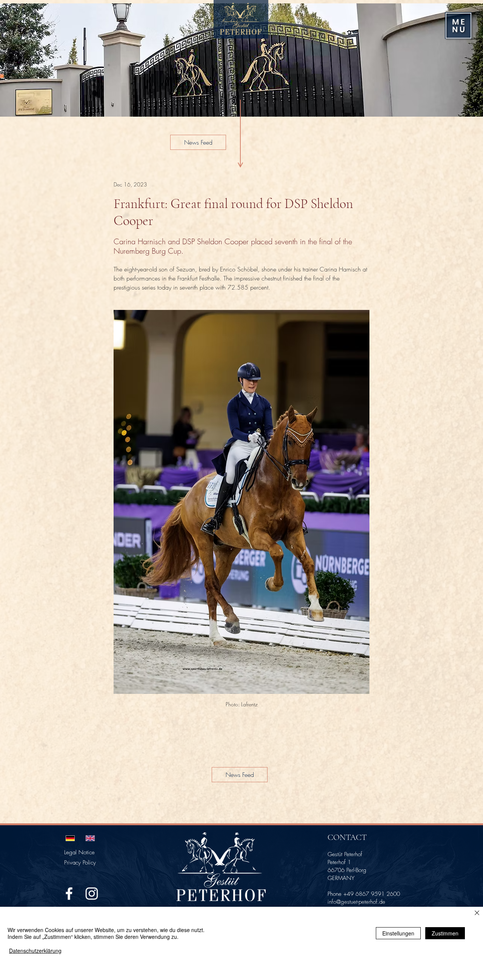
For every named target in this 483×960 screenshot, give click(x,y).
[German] (70, 838)
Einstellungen (398, 933)
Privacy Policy (80, 862)
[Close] (476, 913)
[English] (90, 838)
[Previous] (15, 60)
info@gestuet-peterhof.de (356, 902)
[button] (458, 26)
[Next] (467, 60)
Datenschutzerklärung (35, 950)
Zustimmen (445, 933)
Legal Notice (79, 852)
